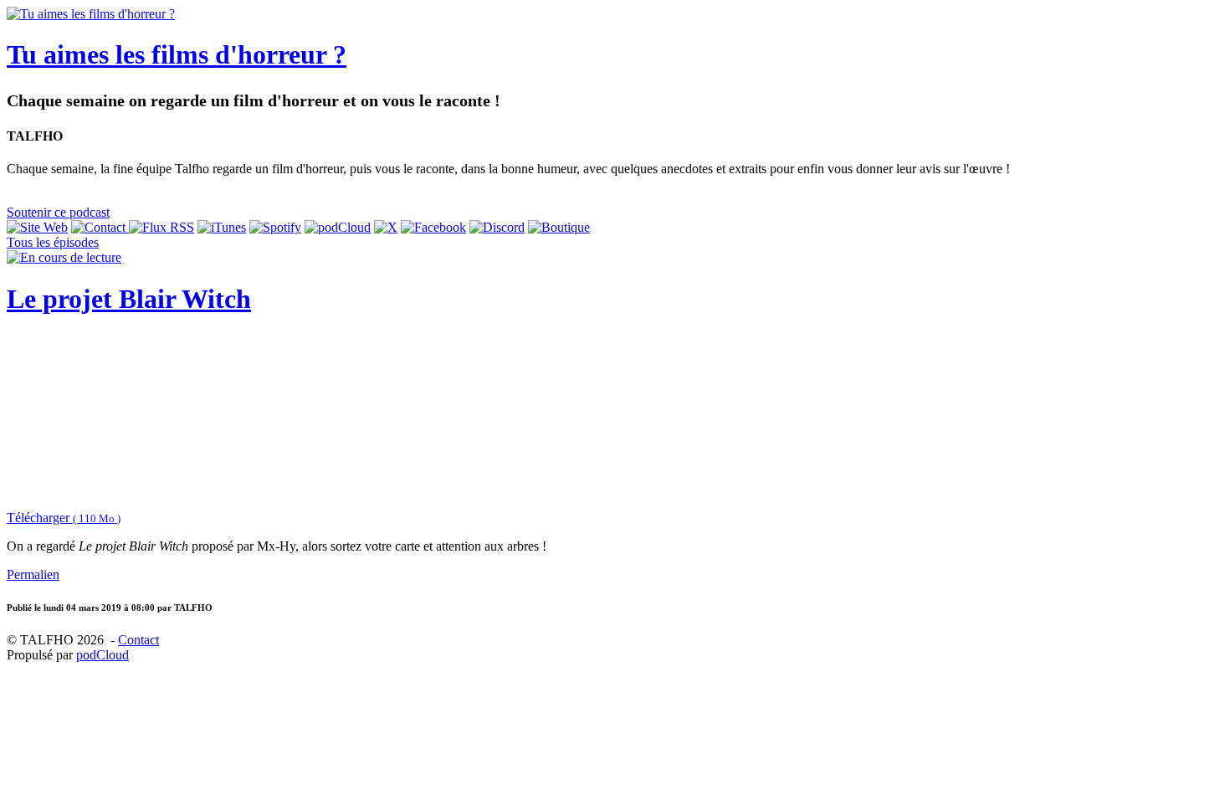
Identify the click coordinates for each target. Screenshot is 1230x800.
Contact (138, 640)
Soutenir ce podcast (58, 212)
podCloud (102, 655)
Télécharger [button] (63, 517)
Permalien (33, 574)
